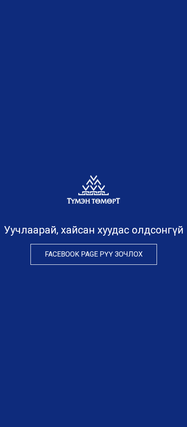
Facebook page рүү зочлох (94, 254)
